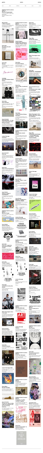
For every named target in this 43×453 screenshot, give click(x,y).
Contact (40, 5)
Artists (10, 5)
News (2, 5)
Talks (25, 5)
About (32, 5)
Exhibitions (17, 5)
